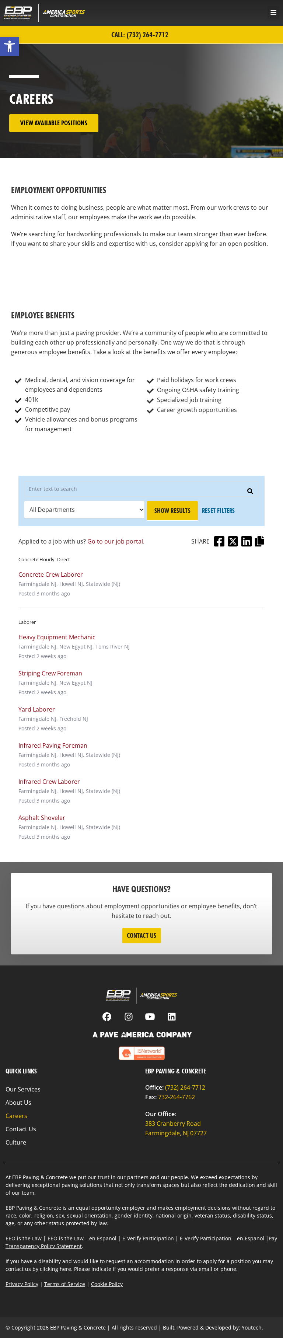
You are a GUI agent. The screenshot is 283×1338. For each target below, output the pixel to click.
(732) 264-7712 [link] (185, 1087)
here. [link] (66, 1268)
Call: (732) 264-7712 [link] (139, 34)
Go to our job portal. (115, 541)
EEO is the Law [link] (24, 1238)
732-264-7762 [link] (176, 1097)
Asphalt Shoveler (41, 818)
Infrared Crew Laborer (49, 782)
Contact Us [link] (21, 1129)
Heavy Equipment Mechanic (56, 637)
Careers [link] (16, 1116)
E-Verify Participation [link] (148, 1238)
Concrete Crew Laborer (50, 574)
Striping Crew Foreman (50, 673)
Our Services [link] (23, 1089)
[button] (273, 12)
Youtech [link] (252, 1327)
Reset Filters (218, 510)
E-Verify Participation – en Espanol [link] (222, 1238)
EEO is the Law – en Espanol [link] (82, 1238)
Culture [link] (16, 1142)
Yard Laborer (36, 709)
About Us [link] (18, 1102)
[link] (9, 46)
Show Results (172, 510)
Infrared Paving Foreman (52, 745)
